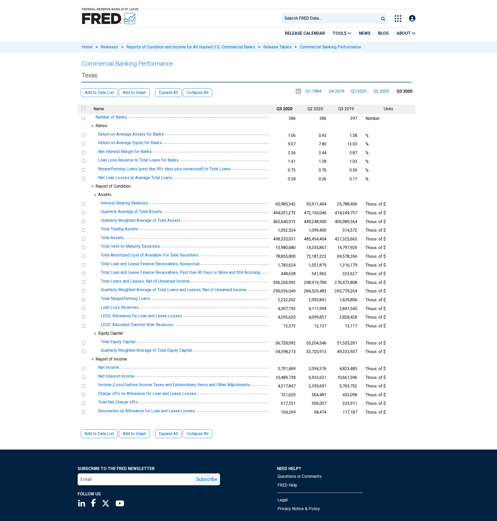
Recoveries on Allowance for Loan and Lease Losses (146, 410)
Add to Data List (99, 433)
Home (87, 47)
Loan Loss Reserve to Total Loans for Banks (138, 160)
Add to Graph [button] (134, 92)
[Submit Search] (383, 18)
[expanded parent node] (92, 126)
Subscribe (206, 479)
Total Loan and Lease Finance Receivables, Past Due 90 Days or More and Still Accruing (180, 272)
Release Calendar (305, 33)
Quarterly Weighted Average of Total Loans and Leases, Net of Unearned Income (173, 290)
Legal (282, 499)
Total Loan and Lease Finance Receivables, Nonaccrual (150, 263)
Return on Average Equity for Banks (130, 142)
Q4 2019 (336, 91)
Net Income (108, 367)
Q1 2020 (359, 91)
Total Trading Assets (119, 228)
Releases (109, 47)
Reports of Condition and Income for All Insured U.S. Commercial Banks (190, 47)
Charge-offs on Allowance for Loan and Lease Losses (147, 393)
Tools (340, 33)
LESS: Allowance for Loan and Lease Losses (141, 315)
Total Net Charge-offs (117, 402)
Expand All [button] (168, 92)
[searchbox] (331, 18)
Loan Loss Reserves (119, 307)
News (364, 33)
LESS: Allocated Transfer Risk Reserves (137, 324)
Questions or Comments (299, 476)
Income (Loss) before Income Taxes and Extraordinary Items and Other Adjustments (174, 384)
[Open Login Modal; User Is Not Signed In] (412, 18)
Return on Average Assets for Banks (131, 134)
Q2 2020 (381, 91)
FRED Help (287, 485)
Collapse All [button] (197, 92)
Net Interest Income (116, 376)
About (404, 33)
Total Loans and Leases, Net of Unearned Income (145, 281)
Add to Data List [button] (99, 92)
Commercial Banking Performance (330, 47)
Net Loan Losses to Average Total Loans (135, 177)
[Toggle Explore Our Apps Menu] (398, 18)
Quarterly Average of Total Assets (131, 211)
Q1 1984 (313, 91)
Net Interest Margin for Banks (125, 151)
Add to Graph (134, 433)
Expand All (168, 433)
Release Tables (277, 47)
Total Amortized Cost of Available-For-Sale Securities (149, 255)
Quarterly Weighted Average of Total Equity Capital (146, 350)
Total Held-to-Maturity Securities (130, 246)
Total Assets (112, 237)
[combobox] (329, 18)
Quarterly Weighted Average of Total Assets (140, 220)
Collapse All (197, 433)
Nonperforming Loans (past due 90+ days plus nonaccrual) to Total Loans (164, 168)
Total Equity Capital (118, 341)
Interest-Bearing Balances (124, 203)
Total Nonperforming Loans (125, 298)
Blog (383, 33)
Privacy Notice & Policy (298, 508)
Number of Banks (111, 117)
